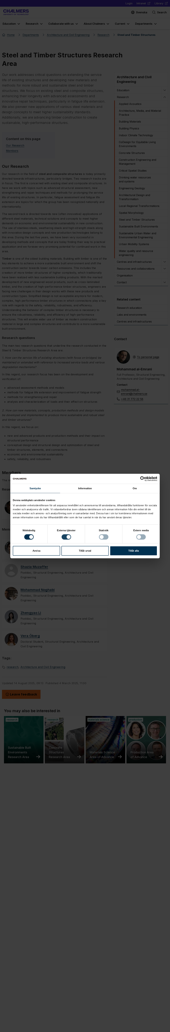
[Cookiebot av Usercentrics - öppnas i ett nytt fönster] (142, 478)
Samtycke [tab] (35, 488)
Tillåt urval (85, 550)
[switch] (66, 537)
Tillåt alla (133, 550)
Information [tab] (85, 488)
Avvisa (36, 550)
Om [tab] (135, 488)
